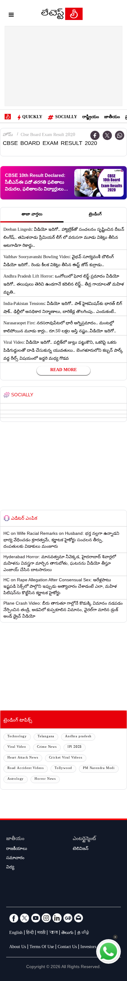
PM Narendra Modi (99, 768)
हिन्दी (30, 933)
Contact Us (67, 947)
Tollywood (63, 768)
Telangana (46, 736)
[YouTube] (35, 918)
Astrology (15, 779)
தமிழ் (83, 933)
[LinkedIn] (57, 918)
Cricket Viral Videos (65, 758)
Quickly (32, 117)
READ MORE (63, 370)
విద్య (10, 867)
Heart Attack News (22, 758)
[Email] (78, 918)
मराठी (41, 933)
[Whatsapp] (119, 135)
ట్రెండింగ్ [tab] (95, 215)
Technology (17, 736)
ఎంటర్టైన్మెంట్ (84, 839)
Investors (88, 947)
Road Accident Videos (25, 768)
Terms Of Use (42, 947)
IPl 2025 (75, 747)
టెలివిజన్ (80, 849)
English (16, 933)
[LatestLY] (62, 15)
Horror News (45, 779)
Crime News (47, 747)
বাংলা (53, 933)
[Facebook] (95, 135)
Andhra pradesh (78, 736)
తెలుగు (67, 933)
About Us (17, 947)
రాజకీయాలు (16, 849)
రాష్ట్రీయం (90, 117)
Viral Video (16, 747)
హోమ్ (8, 135)
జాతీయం (112, 117)
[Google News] (67, 918)
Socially (66, 117)
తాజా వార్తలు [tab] (32, 215)
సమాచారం (15, 858)
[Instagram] (46, 918)
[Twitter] (107, 135)
